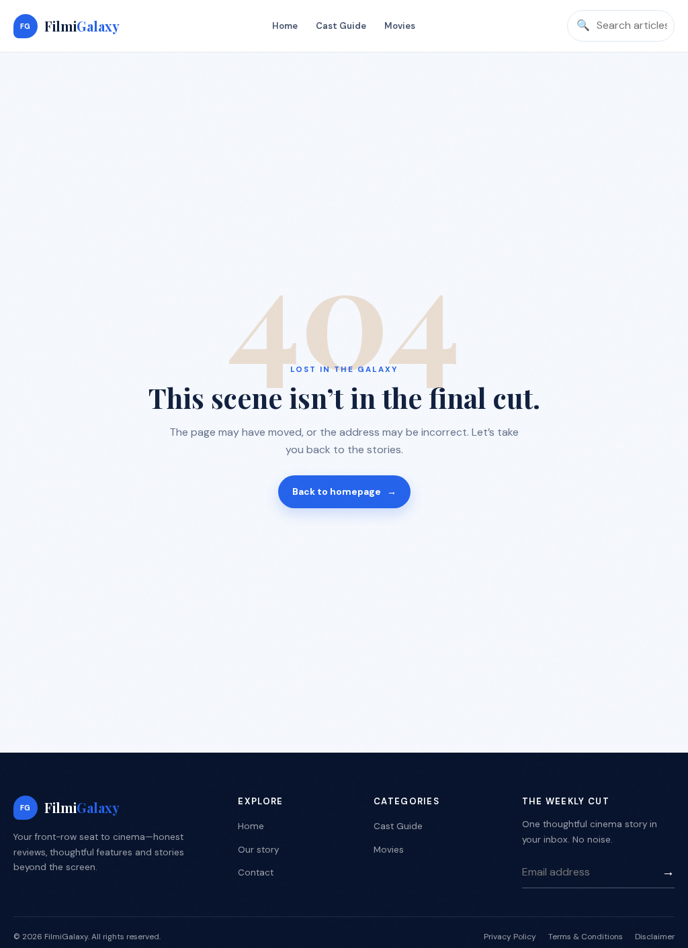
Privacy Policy (510, 936)
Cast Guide (341, 26)
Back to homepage (344, 491)
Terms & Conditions (585, 936)
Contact (255, 872)
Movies (399, 26)
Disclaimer (655, 936)
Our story (258, 849)
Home (285, 26)
